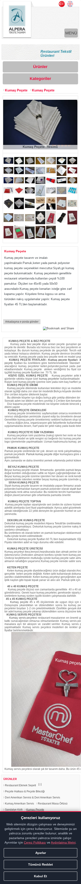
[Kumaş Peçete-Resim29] (8, 208)
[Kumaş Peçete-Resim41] (61, 222)
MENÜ (71, 33)
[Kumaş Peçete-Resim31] (30, 207)
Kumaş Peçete (16, 90)
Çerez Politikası (35, 842)
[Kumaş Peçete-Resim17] (30, 182)
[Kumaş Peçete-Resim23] (19, 192)
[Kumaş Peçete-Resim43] (8, 237)
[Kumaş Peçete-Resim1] (8, 162)
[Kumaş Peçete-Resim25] (40, 195)
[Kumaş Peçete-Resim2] (19, 163)
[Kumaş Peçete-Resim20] (61, 182)
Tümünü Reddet (40, 864)
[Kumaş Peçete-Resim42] (72, 223)
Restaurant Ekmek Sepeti (20, 785)
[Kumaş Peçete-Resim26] (51, 192)
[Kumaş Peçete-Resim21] (72, 182)
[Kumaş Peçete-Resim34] (61, 208)
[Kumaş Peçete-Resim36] (8, 221)
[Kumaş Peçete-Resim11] (40, 173)
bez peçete (34, 344)
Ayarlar (40, 853)
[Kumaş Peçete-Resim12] (51, 172)
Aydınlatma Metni (63, 842)
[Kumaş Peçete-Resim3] (30, 163)
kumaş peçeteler (49, 378)
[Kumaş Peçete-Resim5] (51, 163)
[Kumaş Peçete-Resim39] (40, 223)
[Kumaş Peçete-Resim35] (72, 206)
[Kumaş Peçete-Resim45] (30, 237)
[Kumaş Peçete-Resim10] (30, 173)
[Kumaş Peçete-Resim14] (72, 172)
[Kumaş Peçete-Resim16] (19, 182)
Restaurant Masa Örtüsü (53, 803)
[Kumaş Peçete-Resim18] (40, 183)
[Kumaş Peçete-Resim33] (51, 208)
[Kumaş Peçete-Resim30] (19, 208)
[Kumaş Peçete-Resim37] (19, 220)
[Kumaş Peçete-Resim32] (40, 208)
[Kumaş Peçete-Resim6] (61, 163)
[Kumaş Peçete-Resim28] (72, 192)
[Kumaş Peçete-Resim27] (61, 193)
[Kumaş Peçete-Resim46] (40, 237)
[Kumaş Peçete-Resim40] (51, 223)
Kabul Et (40, 876)
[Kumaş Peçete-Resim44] (19, 238)
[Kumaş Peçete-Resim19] (51, 182)
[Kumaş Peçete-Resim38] (30, 220)
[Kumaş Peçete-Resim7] (72, 163)
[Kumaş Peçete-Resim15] (8, 182)
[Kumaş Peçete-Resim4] (40, 163)
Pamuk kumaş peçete (39, 454)
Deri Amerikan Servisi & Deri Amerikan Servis (32, 797)
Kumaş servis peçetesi (23, 617)
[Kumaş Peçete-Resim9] (19, 173)
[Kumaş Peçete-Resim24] (30, 192)
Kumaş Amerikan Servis (19, 803)
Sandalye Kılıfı (13, 809)
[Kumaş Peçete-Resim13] (61, 175)
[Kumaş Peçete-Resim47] (51, 237)
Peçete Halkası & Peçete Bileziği (25, 791)
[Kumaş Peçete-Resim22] (8, 192)
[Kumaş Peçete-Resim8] (8, 172)
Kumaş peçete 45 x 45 (24, 602)
